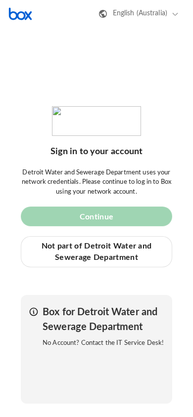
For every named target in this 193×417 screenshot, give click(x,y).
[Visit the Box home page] (20, 13)
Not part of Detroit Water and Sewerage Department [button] (97, 251)
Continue (96, 217)
